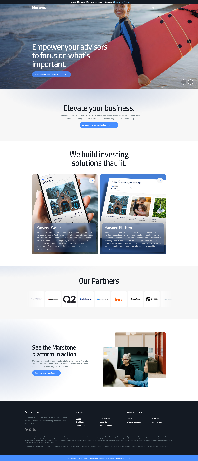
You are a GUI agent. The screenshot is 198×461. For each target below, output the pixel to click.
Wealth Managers (134, 422)
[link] (160, 7)
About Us (103, 422)
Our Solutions (105, 419)
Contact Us (80, 425)
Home (78, 419)
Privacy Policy (106, 426)
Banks (129, 419)
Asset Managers (157, 422)
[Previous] (183, 82)
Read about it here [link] (121, 2)
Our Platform (81, 422)
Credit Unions (156, 419)
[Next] (190, 82)
